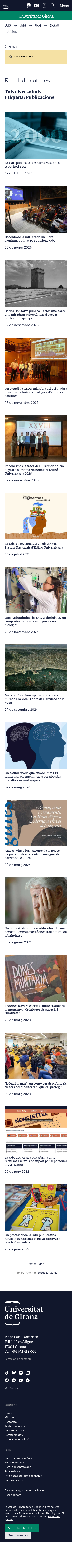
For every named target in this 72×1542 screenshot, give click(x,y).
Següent (42, 1272)
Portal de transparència (19, 1458)
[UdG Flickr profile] (14, 1380)
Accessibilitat (13, 1471)
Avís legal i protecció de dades (23, 1475)
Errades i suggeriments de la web (25, 1490)
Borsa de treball (14, 1430)
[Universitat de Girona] (24, 1314)
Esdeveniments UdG (17, 1439)
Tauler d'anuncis (15, 1426)
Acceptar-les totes (22, 1528)
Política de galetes (16, 1480)
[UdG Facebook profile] (7, 1380)
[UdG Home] (6, 5)
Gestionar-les (18, 1535)
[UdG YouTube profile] (20, 1380)
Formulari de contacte (18, 1359)
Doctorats (11, 1422)
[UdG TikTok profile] (7, 1372)
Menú (64, 5)
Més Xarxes (12, 1388)
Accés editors (13, 1495)
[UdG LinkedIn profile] (27, 1372)
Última (53, 1272)
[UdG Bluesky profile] (14, 1372)
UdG (8, 25)
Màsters (10, 1417)
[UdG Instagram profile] (20, 1372)
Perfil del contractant (18, 1467)
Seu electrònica (14, 1462)
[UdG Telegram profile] (27, 1380)
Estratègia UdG (14, 1435)
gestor (56, 1513)
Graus (8, 1413)
